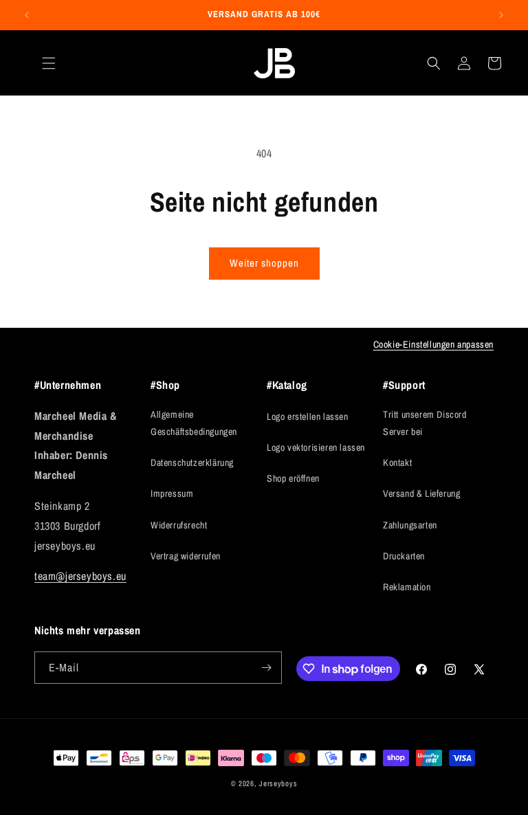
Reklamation (407, 587)
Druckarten (404, 556)
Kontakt (397, 462)
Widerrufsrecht (179, 525)
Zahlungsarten (410, 525)
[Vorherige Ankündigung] (27, 15)
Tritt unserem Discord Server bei (425, 423)
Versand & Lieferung (421, 493)
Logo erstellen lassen (308, 416)
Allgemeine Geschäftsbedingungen (194, 423)
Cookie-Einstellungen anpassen (433, 344)
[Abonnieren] (266, 667)
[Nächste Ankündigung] (501, 15)
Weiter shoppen (264, 263)
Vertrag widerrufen (186, 556)
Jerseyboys (278, 783)
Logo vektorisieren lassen (316, 447)
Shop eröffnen (293, 478)
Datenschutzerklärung (192, 462)
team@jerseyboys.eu (80, 575)
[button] (49, 63)
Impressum (172, 493)
